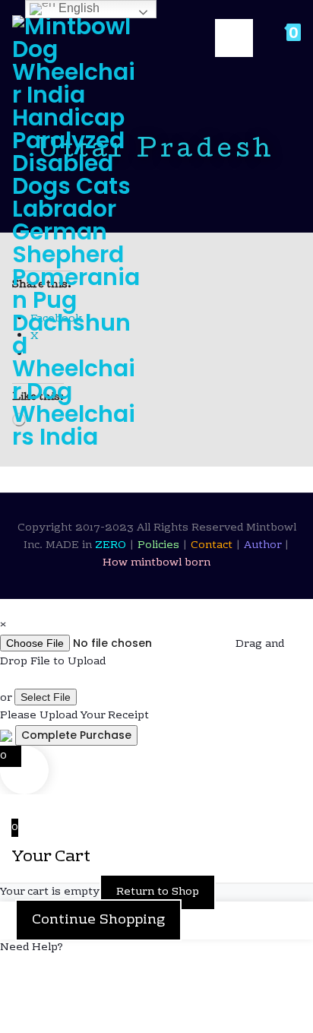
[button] (156, 948)
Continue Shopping (98, 920)
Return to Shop (157, 892)
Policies (160, 546)
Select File (46, 697)
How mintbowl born (156, 563)
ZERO (112, 546)
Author (264, 546)
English (77, 8)
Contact (213, 546)
